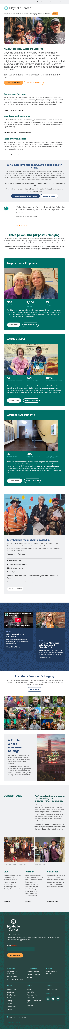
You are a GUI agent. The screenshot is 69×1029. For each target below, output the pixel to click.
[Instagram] (48, 998)
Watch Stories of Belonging (51, 973)
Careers (62, 2)
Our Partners (11, 995)
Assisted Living (12, 976)
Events (9, 1009)
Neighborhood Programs (12, 973)
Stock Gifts (30, 992)
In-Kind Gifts (31, 998)
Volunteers (53, 2)
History (9, 1001)
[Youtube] (58, 998)
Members (44, 2)
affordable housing (40, 61)
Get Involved (17, 14)
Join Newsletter (15, 955)
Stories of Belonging (30, 14)
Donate (54, 14)
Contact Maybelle (52, 989)
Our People (11, 998)
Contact (47, 14)
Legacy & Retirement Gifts (34, 1002)
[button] (17, 225)
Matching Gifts (32, 995)
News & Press (12, 1006)
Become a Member (33, 972)
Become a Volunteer (33, 975)
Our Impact (11, 992)
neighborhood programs (16, 61)
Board (36, 2)
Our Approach (12, 989)
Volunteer (30, 1005)
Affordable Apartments (15, 979)
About (40, 14)
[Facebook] (53, 998)
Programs (7, 14)
